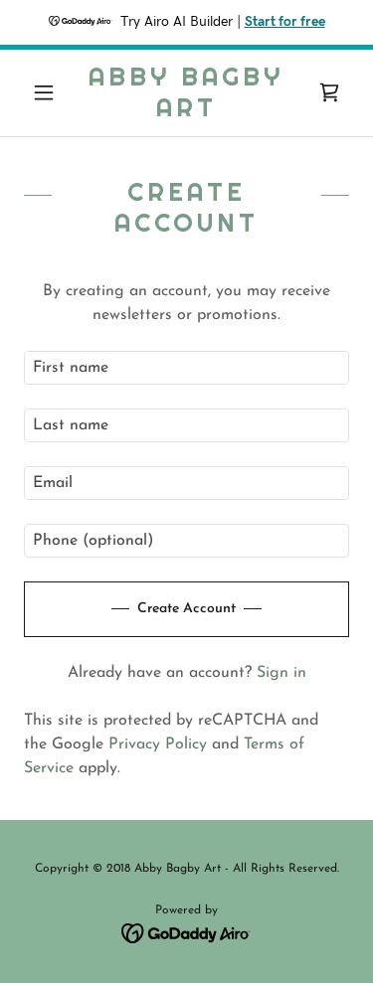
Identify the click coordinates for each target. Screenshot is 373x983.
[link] (186, 93)
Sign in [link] (281, 673)
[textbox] (186, 368)
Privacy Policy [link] (157, 744)
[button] (48, 92)
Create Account (186, 608)
